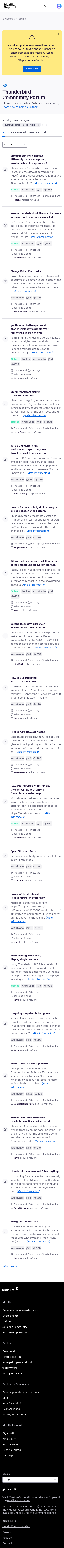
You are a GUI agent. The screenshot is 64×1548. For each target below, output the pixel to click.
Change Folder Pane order (26, 271)
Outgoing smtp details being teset (31, 1013)
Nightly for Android (14, 1414)
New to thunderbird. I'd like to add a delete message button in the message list (36, 215)
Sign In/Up (8, 1433)
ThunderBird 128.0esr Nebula (28, 731)
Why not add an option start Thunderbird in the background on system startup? (35, 563)
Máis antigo (9, 1266)
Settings (35, 196)
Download (8, 1351)
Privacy (6, 1532)
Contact (7, 1543)
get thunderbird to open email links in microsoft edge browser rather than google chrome (29, 329)
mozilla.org (9, 1520)
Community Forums (15, 19)
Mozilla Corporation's (22, 1497)
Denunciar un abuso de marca (20, 1310)
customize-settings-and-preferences (22, 125)
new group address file (24, 1221)
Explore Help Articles (15, 1332)
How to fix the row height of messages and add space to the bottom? (34, 509)
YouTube (9, 1489)
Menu (52, 6)
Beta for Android (12, 1403)
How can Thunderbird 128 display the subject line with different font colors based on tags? (30, 789)
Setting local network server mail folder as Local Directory (28, 625)
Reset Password (12, 1444)
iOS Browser (9, 1368)
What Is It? (9, 1438)
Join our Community (14, 1327)
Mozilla (10, 1289)
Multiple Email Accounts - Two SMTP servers (25, 393)
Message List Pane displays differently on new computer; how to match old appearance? (29, 159)
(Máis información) (45, 183)
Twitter (6, 1321)
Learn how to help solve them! (20, 106)
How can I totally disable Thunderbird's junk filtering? (28, 896)
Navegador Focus (12, 1373)
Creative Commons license (40, 1512)
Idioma (6, 1474)
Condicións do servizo (16, 1526)
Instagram (15, 1489)
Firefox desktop (12, 1356)
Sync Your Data (11, 1450)
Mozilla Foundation (18, 1500)
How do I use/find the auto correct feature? (24, 679)
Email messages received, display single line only (26, 957)
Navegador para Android (17, 1362)
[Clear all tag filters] (44, 125)
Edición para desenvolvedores (20, 1392)
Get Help (7, 1455)
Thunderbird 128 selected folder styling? (35, 1171)
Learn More (32, 68)
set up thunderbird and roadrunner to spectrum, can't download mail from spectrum (28, 449)
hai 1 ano (34, 200)
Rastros (7, 1537)
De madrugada (11, 1409)
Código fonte (10, 1315)
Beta (5, 1397)
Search (45, 6)
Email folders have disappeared (29, 1063)
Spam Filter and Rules (23, 851)
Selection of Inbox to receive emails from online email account (30, 1119)
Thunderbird (20, 196)
